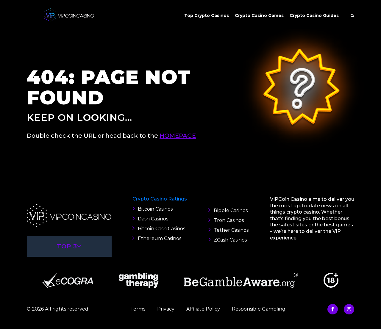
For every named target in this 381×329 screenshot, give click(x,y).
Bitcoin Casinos (155, 209)
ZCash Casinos (230, 240)
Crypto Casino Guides (314, 15)
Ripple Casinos (231, 210)
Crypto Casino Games (259, 15)
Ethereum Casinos (159, 238)
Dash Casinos (153, 219)
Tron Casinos (229, 220)
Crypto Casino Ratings (159, 199)
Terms (137, 309)
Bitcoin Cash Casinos (161, 228)
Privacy (165, 309)
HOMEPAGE (178, 135)
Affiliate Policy (203, 309)
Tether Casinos (231, 230)
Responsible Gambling (258, 309)
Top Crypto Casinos (206, 15)
